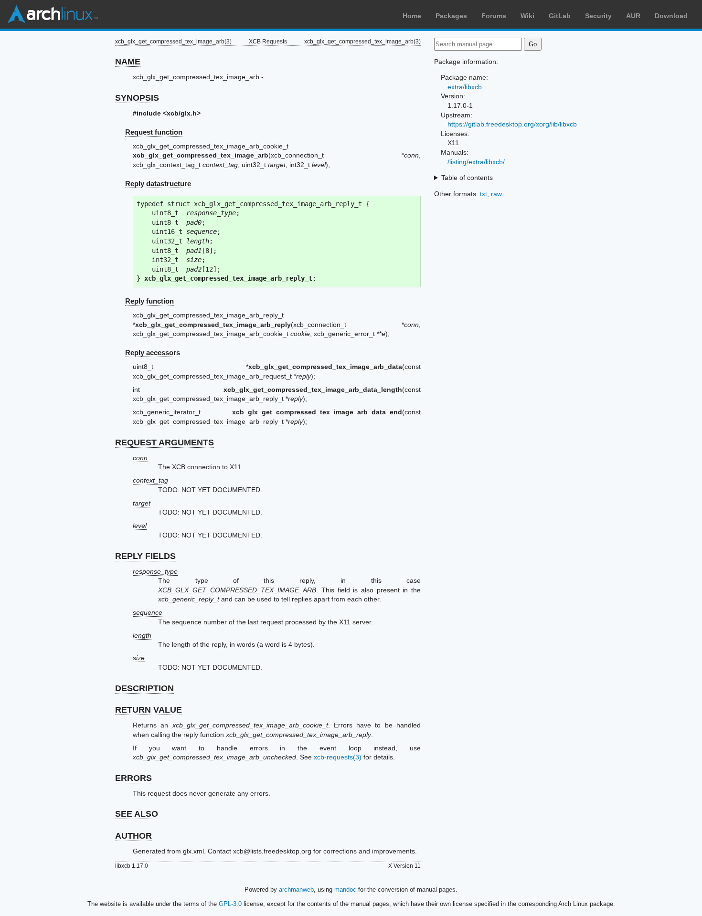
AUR (633, 16)
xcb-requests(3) (338, 757)
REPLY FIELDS (145, 556)
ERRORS (133, 778)
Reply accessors (152, 352)
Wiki (527, 16)
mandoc (345, 889)
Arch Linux (52, 14)
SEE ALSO (136, 814)
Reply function (149, 301)
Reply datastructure (158, 183)
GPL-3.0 (230, 903)
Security (598, 16)
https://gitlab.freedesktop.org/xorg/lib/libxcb (512, 124)
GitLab (560, 16)
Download (671, 16)
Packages (451, 16)
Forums (493, 16)
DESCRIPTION (144, 688)
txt (483, 194)
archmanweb (296, 889)
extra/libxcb (464, 87)
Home (412, 16)
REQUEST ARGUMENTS (164, 442)
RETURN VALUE (148, 710)
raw (496, 194)
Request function (153, 132)
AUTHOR (133, 836)
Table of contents (467, 177)
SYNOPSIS (137, 98)
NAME (127, 61)
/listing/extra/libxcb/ (476, 162)
